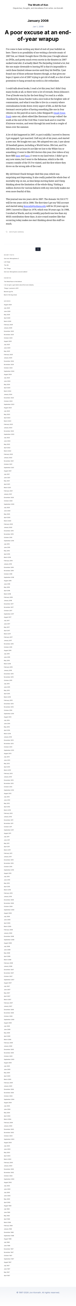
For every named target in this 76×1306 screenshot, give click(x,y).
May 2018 (7, 587)
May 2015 (7, 690)
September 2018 (9, 577)
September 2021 (9, 467)
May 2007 (7, 993)
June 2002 (7, 1189)
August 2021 (7, 471)
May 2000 (7, 1199)
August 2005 (8, 1062)
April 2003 (7, 1156)
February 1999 (8, 1225)
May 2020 (7, 514)
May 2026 (7, 314)
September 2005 (9, 1059)
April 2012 (7, 806)
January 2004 (8, 1126)
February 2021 (8, 491)
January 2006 (8, 1046)
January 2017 (8, 640)
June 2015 (7, 687)
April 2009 (7, 923)
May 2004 (7, 1112)
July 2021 (7, 474)
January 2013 (8, 777)
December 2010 (9, 860)
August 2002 (8, 1182)
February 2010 (8, 893)
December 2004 (9, 1089)
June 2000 (7, 1195)
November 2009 (9, 903)
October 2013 (8, 747)
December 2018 (9, 567)
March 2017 (7, 634)
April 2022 (7, 447)
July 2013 (7, 757)
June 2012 (7, 800)
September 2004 (9, 1099)
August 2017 (7, 617)
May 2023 (7, 414)
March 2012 (7, 810)
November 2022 (9, 431)
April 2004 (7, 1116)
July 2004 (7, 1106)
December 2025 (9, 331)
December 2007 (9, 969)
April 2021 (7, 484)
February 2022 (8, 454)
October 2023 (8, 401)
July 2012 (7, 797)
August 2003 (8, 1142)
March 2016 (7, 663)
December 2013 (9, 740)
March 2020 (7, 521)
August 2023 (8, 407)
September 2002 (9, 1179)
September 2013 (9, 750)
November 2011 (8, 823)
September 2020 (9, 504)
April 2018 (7, 590)
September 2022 (9, 434)
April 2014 (7, 730)
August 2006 (8, 1023)
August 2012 (7, 793)
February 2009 (8, 930)
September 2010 (9, 870)
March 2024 (7, 391)
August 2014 (7, 717)
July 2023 (7, 411)
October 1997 (8, 1255)
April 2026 (7, 318)
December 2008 (9, 936)
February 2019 (8, 560)
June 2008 (7, 949)
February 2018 (8, 597)
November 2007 (9, 973)
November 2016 (9, 644)
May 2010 (7, 883)
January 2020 (8, 527)
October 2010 (8, 866)
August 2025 (8, 341)
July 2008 (7, 946)
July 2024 (7, 378)
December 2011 (8, 820)
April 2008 (7, 956)
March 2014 (7, 733)
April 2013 (7, 767)
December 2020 (9, 497)
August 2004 (8, 1102)
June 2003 (7, 1149)
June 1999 (7, 1212)
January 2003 (8, 1166)
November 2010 (9, 863)
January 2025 (8, 358)
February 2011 (8, 853)
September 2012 (9, 790)
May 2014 (7, 727)
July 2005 (7, 1066)
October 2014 (8, 710)
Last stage (7, 262)
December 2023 (9, 398)
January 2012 (8, 816)
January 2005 (8, 1086)
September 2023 (9, 404)
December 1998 (9, 1232)
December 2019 (9, 530)
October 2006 (8, 1016)
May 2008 (7, 953)
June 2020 (7, 511)
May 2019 (7, 550)
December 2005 (9, 1049)
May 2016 (7, 660)
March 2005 (7, 1079)
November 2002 (9, 1172)
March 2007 (7, 999)
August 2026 (8, 304)
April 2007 (7, 996)
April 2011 (7, 846)
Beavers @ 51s (8, 291)
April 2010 (7, 886)
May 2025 (7, 351)
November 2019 (9, 534)
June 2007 (7, 989)
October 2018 (8, 574)
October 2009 (8, 906)
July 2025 (7, 344)
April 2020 (7, 517)
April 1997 (7, 1275)
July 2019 (7, 544)
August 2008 (8, 943)
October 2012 (8, 786)
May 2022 (7, 444)
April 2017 (7, 630)
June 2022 (7, 441)
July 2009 (7, 916)
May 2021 (7, 481)
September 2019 (9, 540)
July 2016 (7, 654)
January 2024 (8, 394)
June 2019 (7, 547)
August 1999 (7, 1205)
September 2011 (9, 830)
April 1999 (7, 1219)
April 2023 (7, 418)
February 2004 (8, 1122)
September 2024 (9, 371)
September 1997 (9, 1259)
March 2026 (7, 321)
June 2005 (7, 1069)
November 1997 (9, 1252)
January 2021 (8, 494)
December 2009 (9, 900)
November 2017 (9, 607)
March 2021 (7, 487)
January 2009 (8, 933)
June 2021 (7, 477)
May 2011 (6, 843)
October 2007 (8, 976)
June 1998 (7, 1245)
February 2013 (8, 773)
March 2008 (7, 959)
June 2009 (7, 919)
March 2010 (7, 890)
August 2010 (7, 873)
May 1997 (7, 1272)
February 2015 (8, 700)
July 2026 (7, 308)
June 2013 (7, 760)
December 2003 (9, 1129)
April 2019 (7, 554)
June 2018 (7, 584)
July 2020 (7, 507)
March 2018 (7, 594)
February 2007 (8, 1003)
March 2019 (7, 557)
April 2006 (7, 1036)
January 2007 (8, 1006)
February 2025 (8, 354)
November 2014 (9, 707)
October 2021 (8, 464)
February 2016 (8, 667)
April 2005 (7, 1076)
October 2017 (8, 610)
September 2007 (9, 979)
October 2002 (8, 1176)
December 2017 (9, 604)
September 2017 (9, 614)
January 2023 (8, 427)
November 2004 (9, 1092)
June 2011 (7, 840)
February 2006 (8, 1043)
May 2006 (7, 1033)
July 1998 (7, 1242)
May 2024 (7, 384)
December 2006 (9, 1009)
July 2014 (7, 720)
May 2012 (7, 803)
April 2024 (7, 387)
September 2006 (9, 1019)
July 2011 (6, 836)
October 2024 (8, 368)
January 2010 (8, 896)
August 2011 (7, 833)
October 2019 (8, 537)
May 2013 (7, 763)
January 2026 (8, 328)
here (18, 155)
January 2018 (8, 600)
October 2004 (8, 1096)
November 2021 (9, 461)
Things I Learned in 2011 (11, 288)
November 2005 (9, 1053)
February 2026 (8, 324)
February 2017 (8, 637)
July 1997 (7, 1265)
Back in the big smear (10, 295)
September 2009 (9, 910)
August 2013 (7, 753)
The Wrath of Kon (38, 5)
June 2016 (7, 657)
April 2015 (7, 693)
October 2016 (8, 647)
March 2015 (7, 697)
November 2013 (9, 743)
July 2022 (7, 437)
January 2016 (8, 670)
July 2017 (7, 620)
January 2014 (8, 737)
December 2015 (9, 674)
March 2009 (7, 926)
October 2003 (8, 1136)
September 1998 (9, 1235)
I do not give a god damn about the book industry (19, 285)
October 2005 (8, 1056)
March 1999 (7, 1222)
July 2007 (7, 986)
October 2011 (8, 826)
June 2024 (7, 381)
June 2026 (7, 311)
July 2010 (7, 876)
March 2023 (7, 421)
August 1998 (7, 1239)
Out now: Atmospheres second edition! (15, 272)
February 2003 (8, 1162)
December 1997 (9, 1249)
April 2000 (7, 1202)
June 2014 (7, 723)
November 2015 (9, 677)
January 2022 (8, 457)
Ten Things (7, 268)
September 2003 (9, 1139)
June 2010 (7, 880)
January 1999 (8, 1229)
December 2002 (9, 1169)
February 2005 (8, 1082)
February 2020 (8, 524)
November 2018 (9, 570)
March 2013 (7, 770)
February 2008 (8, 963)
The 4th (6, 265)
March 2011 (7, 850)
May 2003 (7, 1152)
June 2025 (7, 348)
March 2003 (7, 1159)
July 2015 (7, 683)
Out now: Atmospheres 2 (11, 258)
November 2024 (9, 364)
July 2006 (7, 1026)
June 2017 (7, 624)
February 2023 (8, 424)
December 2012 (9, 780)
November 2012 (9, 783)
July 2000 (7, 1192)
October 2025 (8, 338)
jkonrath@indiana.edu (34, 206)
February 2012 (8, 813)
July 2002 (7, 1186)
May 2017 (7, 627)
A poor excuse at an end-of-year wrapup (38, 35)
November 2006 (9, 1013)
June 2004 (7, 1109)
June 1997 (7, 1269)
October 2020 (8, 501)
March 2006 (7, 1039)
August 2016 (7, 650)
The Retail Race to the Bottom (13, 281)
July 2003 (7, 1146)
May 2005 (7, 1072)
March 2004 (7, 1119)
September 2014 (9, 713)
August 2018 (7, 580)
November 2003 (9, 1132)
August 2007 (8, 983)
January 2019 (8, 564)
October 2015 (8, 680)
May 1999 (7, 1215)
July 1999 (7, 1209)
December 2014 (9, 703)
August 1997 (7, 1262)
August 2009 (8, 913)
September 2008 (9, 939)
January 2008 (8, 966)
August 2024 (8, 374)
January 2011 (8, 856)
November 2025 (9, 334)
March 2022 (7, 451)
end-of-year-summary (16, 232)
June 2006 (7, 1029)
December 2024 (9, 361)
